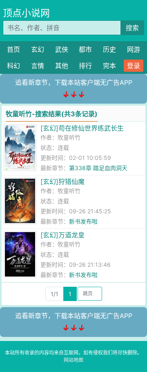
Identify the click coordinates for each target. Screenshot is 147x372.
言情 (37, 66)
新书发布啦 (83, 221)
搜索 (132, 28)
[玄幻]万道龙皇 (62, 235)
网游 (133, 49)
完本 (109, 66)
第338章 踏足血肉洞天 (98, 167)
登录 (133, 66)
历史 (109, 49)
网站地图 (73, 360)
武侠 (61, 49)
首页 (13, 49)
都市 (85, 49)
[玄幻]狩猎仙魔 (62, 181)
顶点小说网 (26, 13)
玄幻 (37, 49)
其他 (61, 66)
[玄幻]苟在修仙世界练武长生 (82, 128)
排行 (85, 66)
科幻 (13, 66)
